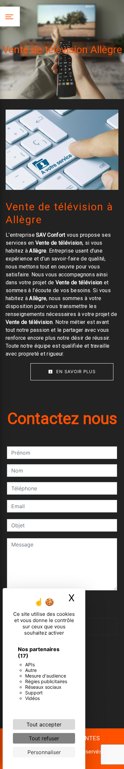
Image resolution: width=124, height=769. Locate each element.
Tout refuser (44, 738)
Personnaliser (44, 752)
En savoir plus (75, 371)
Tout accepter (44, 724)
